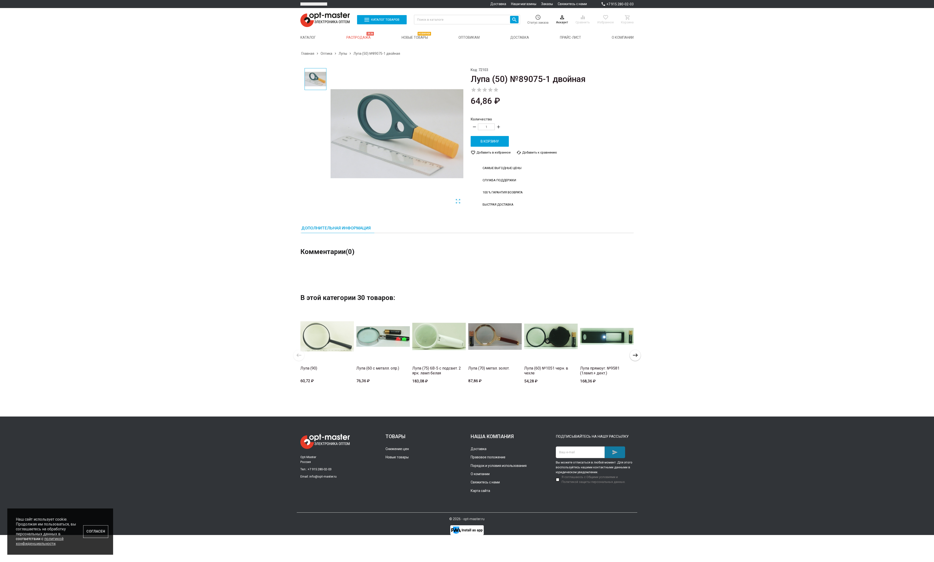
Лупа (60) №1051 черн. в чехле (546, 370)
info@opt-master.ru (323, 476)
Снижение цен (397, 449)
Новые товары (397, 457)
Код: (474, 70)
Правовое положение (488, 457)
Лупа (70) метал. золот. (489, 368)
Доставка (498, 4)
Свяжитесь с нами (572, 4)
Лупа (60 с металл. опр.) (377, 368)
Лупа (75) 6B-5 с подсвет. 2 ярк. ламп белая (436, 370)
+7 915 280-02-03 (620, 4)
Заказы (547, 4)
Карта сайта (480, 491)
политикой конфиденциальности (39, 541)
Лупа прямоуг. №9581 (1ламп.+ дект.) (600, 370)
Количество (481, 119)
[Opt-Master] (325, 19)
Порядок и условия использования (499, 466)
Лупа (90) (308, 368)
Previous (298, 355)
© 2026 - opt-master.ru (467, 519)
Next (635, 355)
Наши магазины (523, 4)
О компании (480, 474)
